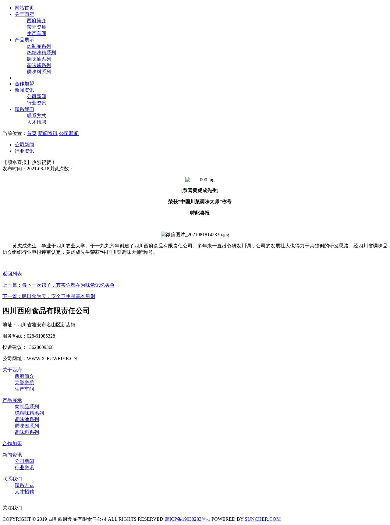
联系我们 (24, 109)
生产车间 (36, 33)
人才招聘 (36, 122)
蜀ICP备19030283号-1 (187, 519)
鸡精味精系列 (41, 52)
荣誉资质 (36, 27)
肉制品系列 (39, 46)
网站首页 (24, 7)
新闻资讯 (24, 90)
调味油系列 (39, 59)
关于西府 (24, 14)
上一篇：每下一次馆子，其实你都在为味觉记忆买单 (58, 285)
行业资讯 (36, 102)
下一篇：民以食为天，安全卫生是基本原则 (48, 296)
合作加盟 (24, 83)
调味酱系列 (39, 65)
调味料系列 (39, 71)
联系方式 (36, 115)
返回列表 (12, 273)
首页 (32, 133)
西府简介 (36, 20)
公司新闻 (36, 96)
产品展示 (24, 39)
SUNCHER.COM (263, 519)
